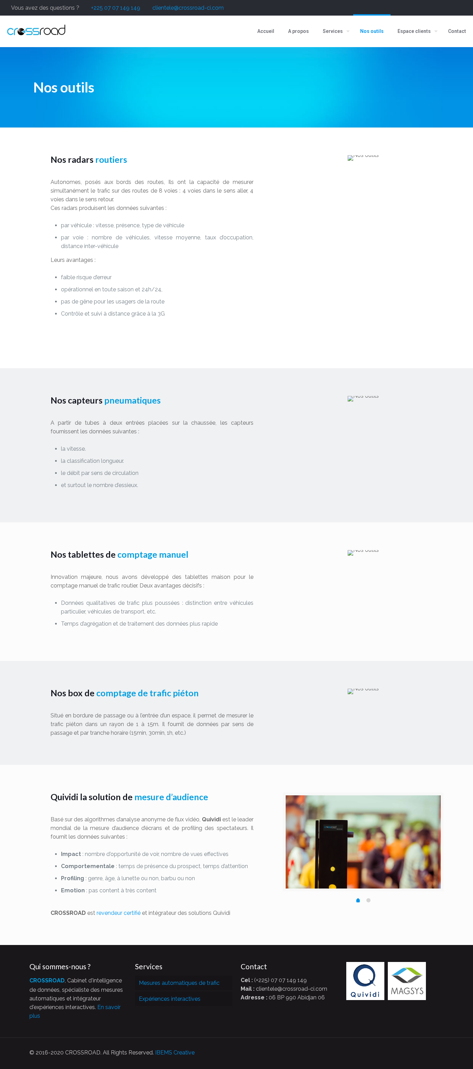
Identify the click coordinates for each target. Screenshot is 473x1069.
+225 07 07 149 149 (115, 8)
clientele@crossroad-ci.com (188, 8)
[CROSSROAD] (36, 31)
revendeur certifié (119, 913)
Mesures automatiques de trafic (179, 983)
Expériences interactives (169, 999)
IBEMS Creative (175, 1052)
